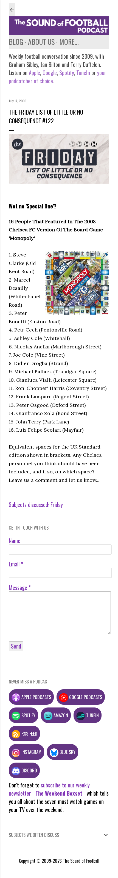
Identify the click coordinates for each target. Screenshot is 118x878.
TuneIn (83, 72)
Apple (34, 72)
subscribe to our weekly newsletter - (49, 789)
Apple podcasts (35, 697)
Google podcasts (85, 697)
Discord (28, 770)
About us (41, 41)
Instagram (30, 751)
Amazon (60, 715)
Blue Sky (66, 751)
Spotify (66, 72)
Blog (16, 41)
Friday (56, 504)
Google (49, 72)
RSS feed (28, 733)
